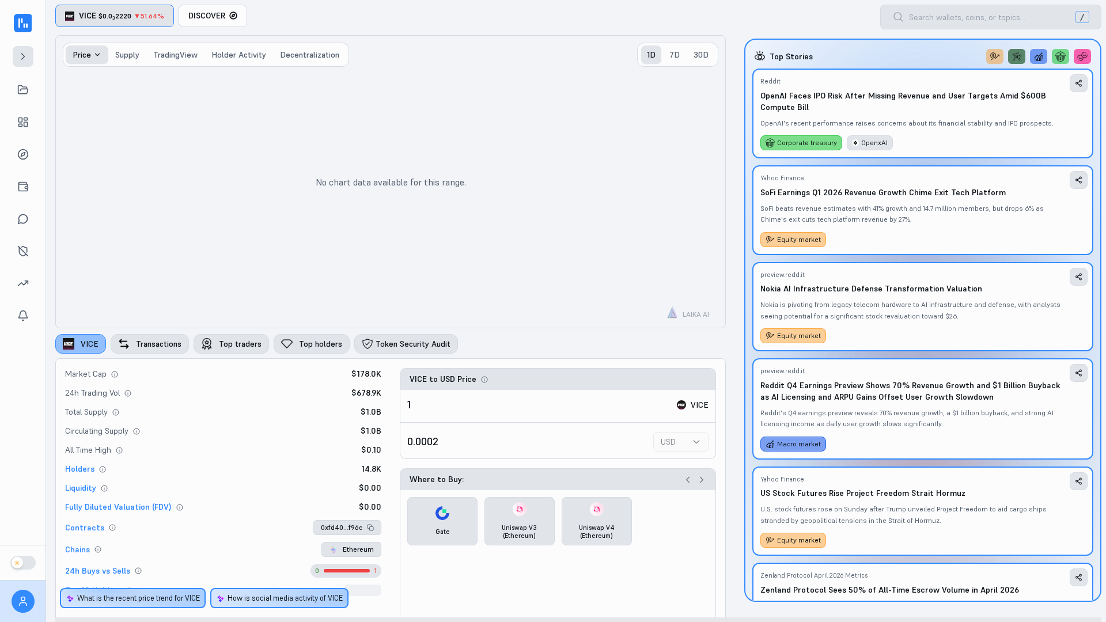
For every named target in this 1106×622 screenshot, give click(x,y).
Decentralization (309, 55)
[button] (347, 527)
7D (674, 55)
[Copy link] (1079, 83)
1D (651, 55)
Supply (127, 55)
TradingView (175, 55)
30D (701, 55)
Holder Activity (238, 55)
